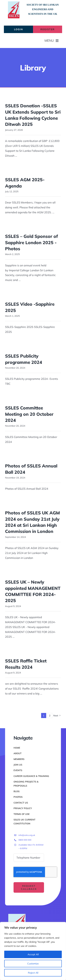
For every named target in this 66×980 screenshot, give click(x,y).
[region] (33, 951)
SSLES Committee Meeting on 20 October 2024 (29, 414)
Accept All (33, 954)
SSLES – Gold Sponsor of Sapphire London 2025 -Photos (31, 242)
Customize (33, 963)
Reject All (33, 972)
